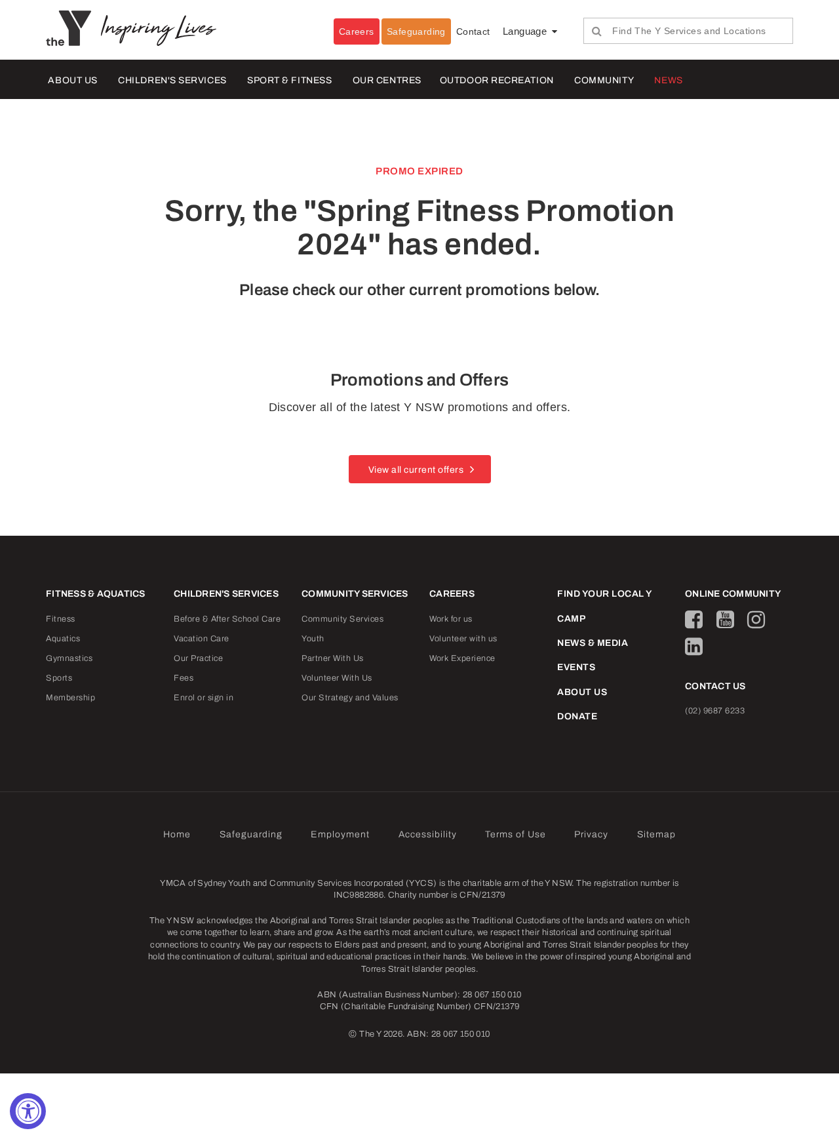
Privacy (591, 834)
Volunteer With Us (337, 678)
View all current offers (416, 470)
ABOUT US (72, 80)
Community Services (342, 619)
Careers (356, 31)
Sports (59, 678)
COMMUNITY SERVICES (355, 594)
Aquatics (63, 638)
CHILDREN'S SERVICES (172, 80)
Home (177, 834)
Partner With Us (333, 658)
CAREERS (452, 594)
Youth (313, 638)
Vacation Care (201, 638)
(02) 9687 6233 (715, 710)
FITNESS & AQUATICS (96, 594)
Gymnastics (69, 658)
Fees (183, 678)
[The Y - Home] (73, 27)
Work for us (451, 619)
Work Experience (462, 658)
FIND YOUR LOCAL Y (604, 594)
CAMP (571, 619)
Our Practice (198, 658)
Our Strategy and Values (350, 697)
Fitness (60, 619)
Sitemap (656, 834)
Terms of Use (515, 834)
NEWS (668, 80)
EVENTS (576, 667)
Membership (70, 697)
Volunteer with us (463, 638)
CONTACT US (715, 686)
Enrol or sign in (203, 697)
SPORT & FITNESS (289, 80)
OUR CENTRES (387, 80)
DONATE (577, 716)
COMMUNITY (604, 80)
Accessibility (428, 834)
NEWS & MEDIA (592, 643)
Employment (340, 834)
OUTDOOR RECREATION (497, 80)
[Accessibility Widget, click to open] (28, 1111)
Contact (473, 31)
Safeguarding (416, 31)
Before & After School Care (227, 619)
